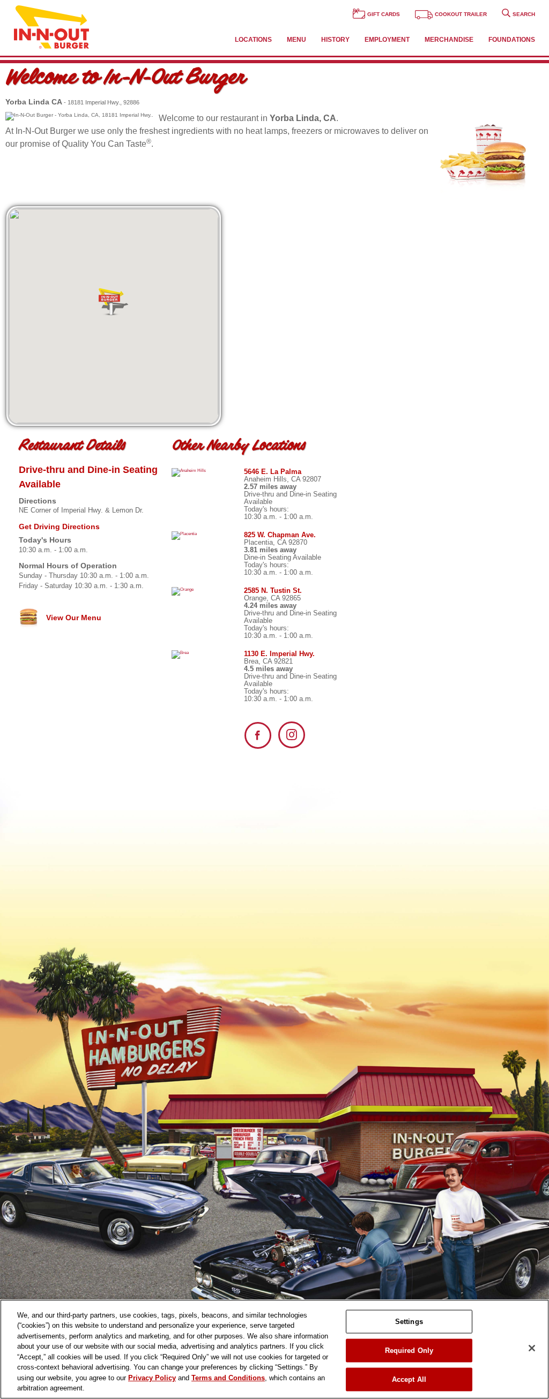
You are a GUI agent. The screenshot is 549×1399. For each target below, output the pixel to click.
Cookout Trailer (461, 14)
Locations (253, 39)
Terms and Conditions (228, 1378)
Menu (296, 39)
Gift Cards (383, 14)
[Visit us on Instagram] (291, 734)
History (335, 39)
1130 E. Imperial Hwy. (279, 654)
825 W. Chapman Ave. (280, 535)
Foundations (511, 39)
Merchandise (449, 39)
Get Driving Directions (59, 526)
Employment (387, 39)
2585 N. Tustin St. (273, 590)
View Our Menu (72, 617)
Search (524, 14)
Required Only (409, 1351)
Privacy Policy (152, 1378)
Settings (409, 1322)
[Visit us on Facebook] (257, 735)
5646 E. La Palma (272, 472)
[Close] (532, 1348)
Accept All (409, 1379)
